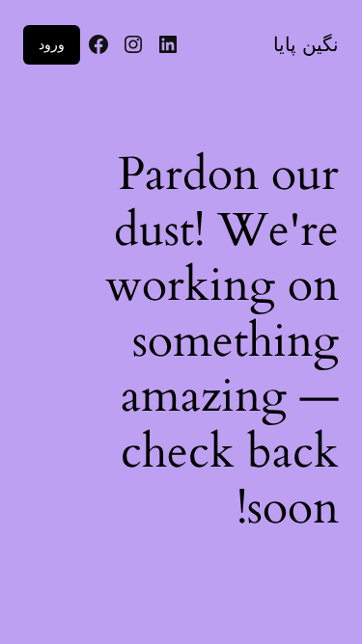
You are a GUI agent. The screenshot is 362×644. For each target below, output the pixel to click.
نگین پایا (306, 44)
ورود (52, 44)
